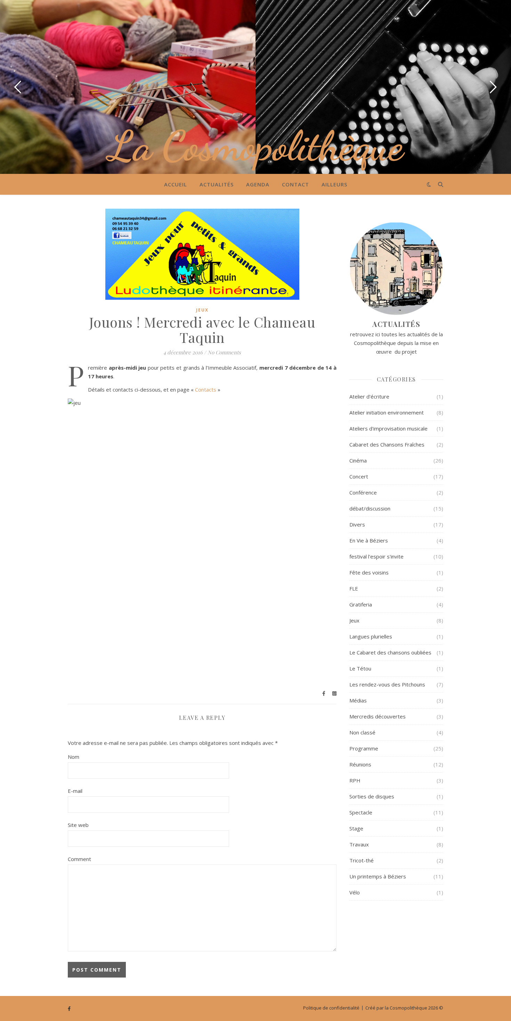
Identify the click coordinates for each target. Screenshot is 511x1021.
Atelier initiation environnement (386, 412)
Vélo (354, 892)
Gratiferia (360, 604)
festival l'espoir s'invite (376, 556)
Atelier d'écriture (369, 396)
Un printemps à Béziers (377, 876)
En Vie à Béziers (368, 540)
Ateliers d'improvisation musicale (388, 428)
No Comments (224, 352)
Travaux (359, 844)
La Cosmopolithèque (255, 146)
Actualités (217, 184)
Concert (358, 476)
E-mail (75, 790)
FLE (353, 588)
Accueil (175, 184)
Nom (73, 756)
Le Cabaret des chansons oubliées (390, 652)
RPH (354, 780)
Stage (356, 828)
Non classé (362, 732)
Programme (363, 748)
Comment (79, 858)
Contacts (205, 389)
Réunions (360, 764)
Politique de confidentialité (331, 1008)
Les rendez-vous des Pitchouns (387, 684)
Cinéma (358, 460)
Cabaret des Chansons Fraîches (386, 444)
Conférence (363, 492)
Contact (295, 184)
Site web (78, 824)
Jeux (202, 310)
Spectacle (360, 812)
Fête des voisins (369, 572)
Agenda (257, 184)
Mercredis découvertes (377, 716)
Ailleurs (334, 184)
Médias (358, 700)
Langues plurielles (370, 636)
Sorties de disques (371, 796)
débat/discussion (369, 508)
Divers (357, 524)
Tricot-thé (361, 860)
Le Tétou (360, 668)
